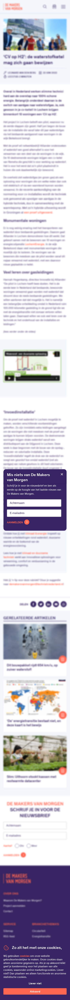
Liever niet (35, 983)
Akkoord (35, 991)
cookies (25, 956)
